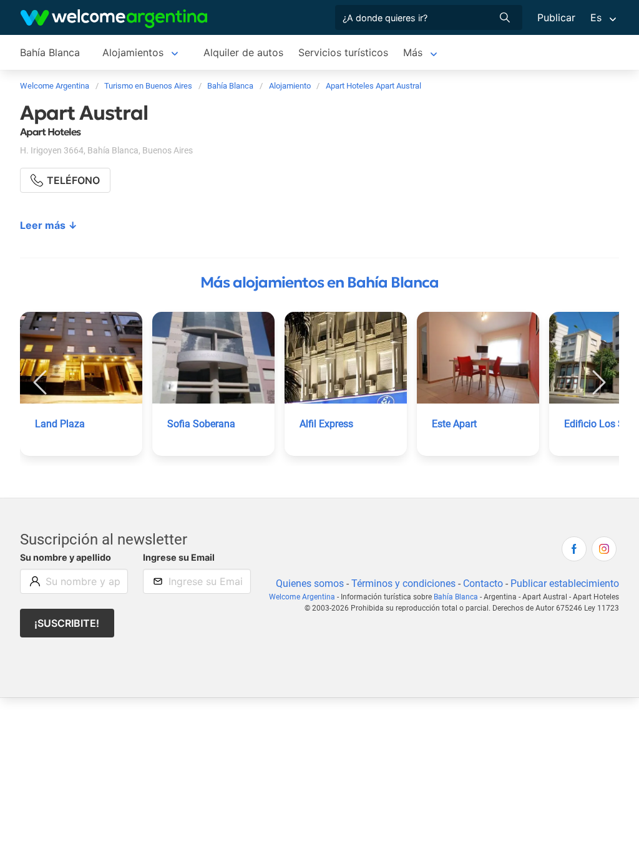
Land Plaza (60, 424)
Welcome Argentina (302, 597)
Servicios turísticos (343, 52)
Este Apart (454, 424)
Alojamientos (132, 52)
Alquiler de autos (243, 52)
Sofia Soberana (201, 424)
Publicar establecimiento (564, 583)
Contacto (483, 583)
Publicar (556, 17)
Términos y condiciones (403, 583)
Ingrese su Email (179, 557)
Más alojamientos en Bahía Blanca (319, 282)
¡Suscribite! (66, 623)
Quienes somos (310, 583)
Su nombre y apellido (65, 557)
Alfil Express (326, 424)
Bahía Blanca (50, 52)
